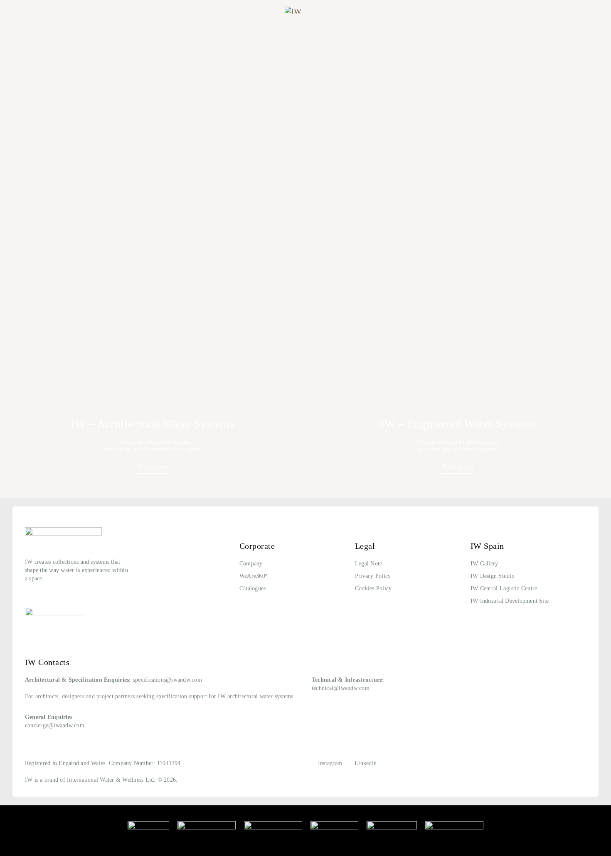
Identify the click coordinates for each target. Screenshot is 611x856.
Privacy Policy (373, 576)
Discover (153, 466)
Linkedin (366, 763)
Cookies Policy (373, 588)
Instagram (330, 763)
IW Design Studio (493, 576)
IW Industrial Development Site (510, 601)
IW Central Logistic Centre (504, 588)
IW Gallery (484, 563)
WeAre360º (253, 576)
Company (251, 563)
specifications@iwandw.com (167, 680)
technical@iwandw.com (341, 688)
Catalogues (252, 588)
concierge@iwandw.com (54, 725)
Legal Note (368, 563)
